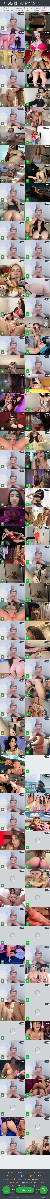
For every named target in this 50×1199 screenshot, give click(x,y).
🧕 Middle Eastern (11, 1176)
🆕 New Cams (27, 1183)
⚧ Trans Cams (10, 1186)
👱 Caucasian (38, 1172)
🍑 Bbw (27, 1179)
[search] (44, 1190)
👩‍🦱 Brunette (7, 1179)
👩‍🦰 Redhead (18, 1179)
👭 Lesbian (10, 1183)
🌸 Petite (35, 1179)
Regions (17, 1197)
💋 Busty (44, 1179)
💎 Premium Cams (24, 1186)
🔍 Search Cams (37, 1193)
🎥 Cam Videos (12, 1193)
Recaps (28, 1197)
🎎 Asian (10, 1172)
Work (23, 1197)
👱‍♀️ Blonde (41, 1176)
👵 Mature (24, 1176)
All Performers (36, 1197)
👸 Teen (33, 1176)
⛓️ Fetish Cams (39, 1186)
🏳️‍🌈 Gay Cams (39, 1183)
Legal (43, 1197)
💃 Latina (28, 1172)
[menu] (6, 1190)
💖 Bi (18, 1183)
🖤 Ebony (19, 1172)
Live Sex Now (25, 1190)
